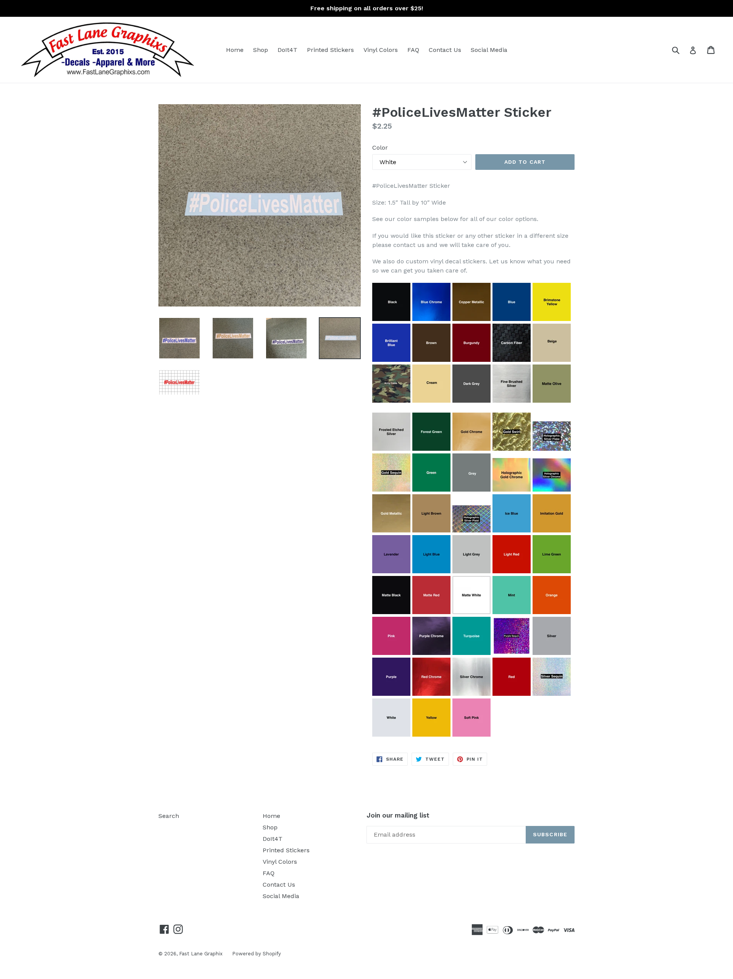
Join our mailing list (397, 815)
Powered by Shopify (256, 953)
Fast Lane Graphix (201, 953)
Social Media (489, 49)
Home (235, 49)
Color (380, 147)
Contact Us (445, 49)
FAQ (413, 49)
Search (168, 815)
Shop (260, 49)
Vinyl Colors (380, 49)
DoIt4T (287, 49)
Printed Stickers (330, 49)
